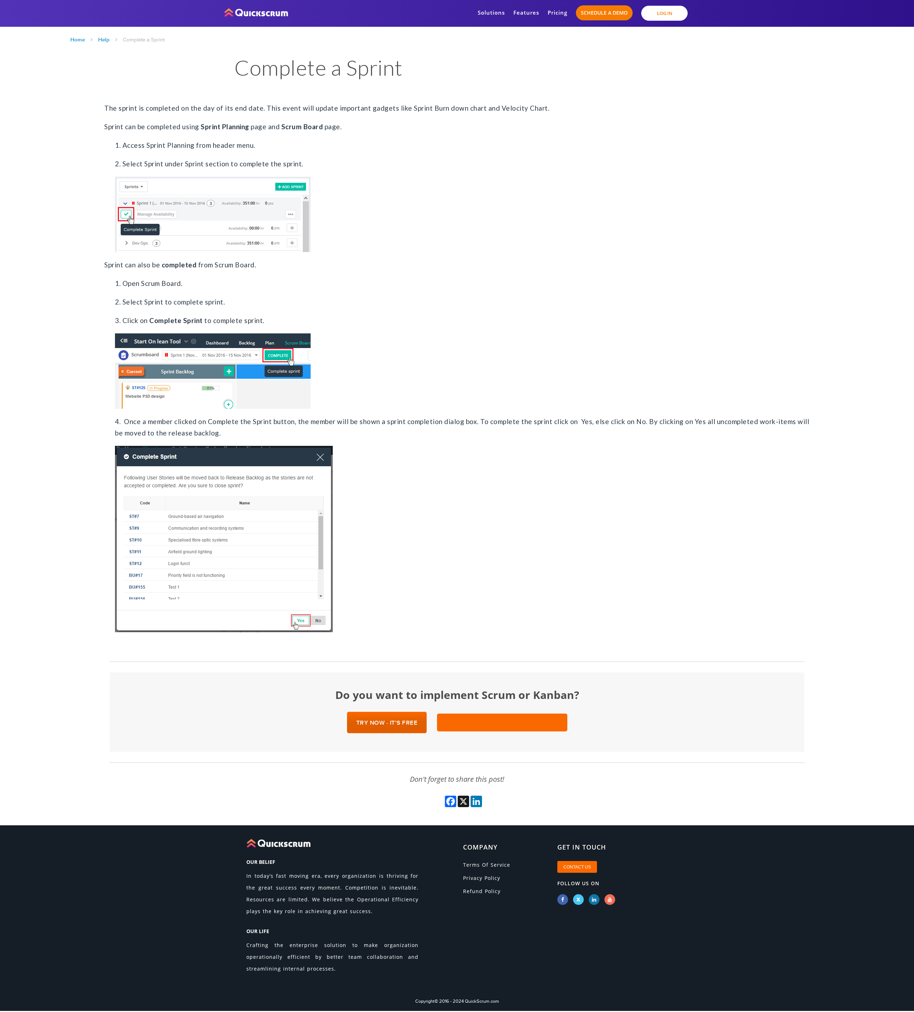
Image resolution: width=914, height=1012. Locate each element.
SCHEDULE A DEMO (604, 12)
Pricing (557, 12)
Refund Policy (482, 891)
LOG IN (664, 13)
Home (77, 39)
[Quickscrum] (256, 10)
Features (526, 12)
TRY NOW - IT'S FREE (387, 722)
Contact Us (577, 867)
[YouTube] (609, 899)
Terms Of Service (486, 864)
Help (104, 39)
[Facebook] (562, 899)
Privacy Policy (481, 878)
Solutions (491, 12)
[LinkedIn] (594, 899)
